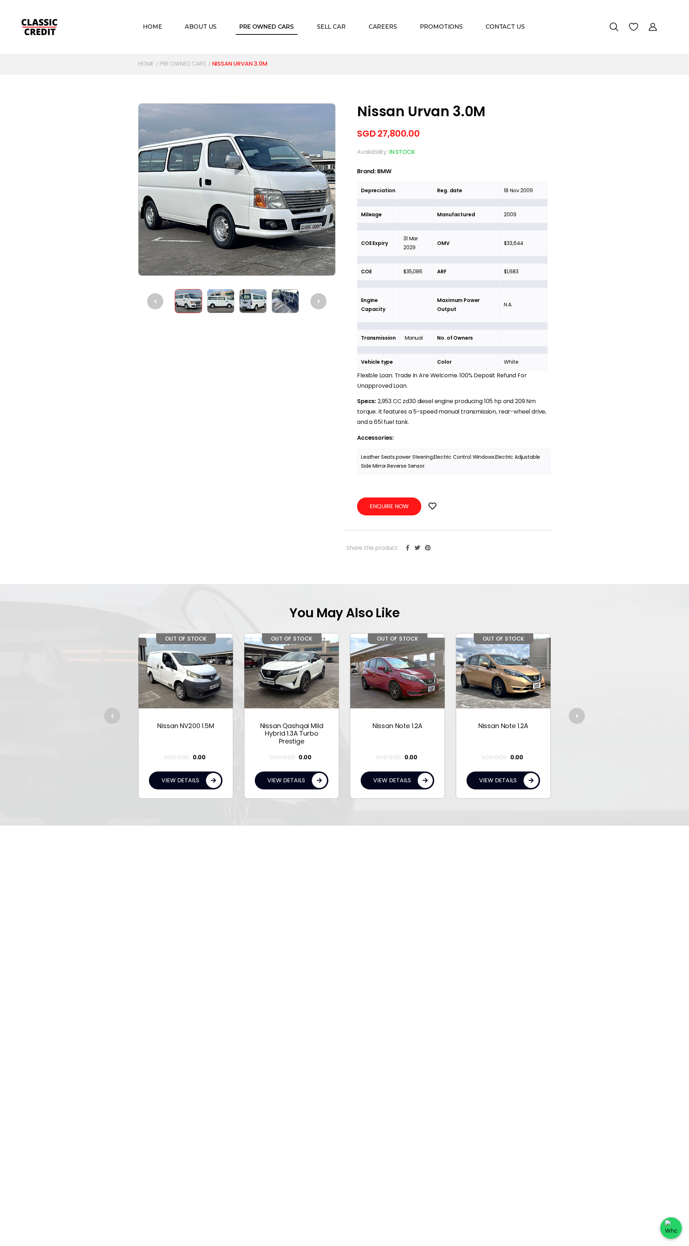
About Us (200, 26)
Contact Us (505, 26)
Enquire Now (389, 506)
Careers (383, 26)
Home (152, 26)
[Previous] (155, 301)
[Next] (318, 301)
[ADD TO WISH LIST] (432, 506)
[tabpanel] (192, 716)
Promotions (441, 26)
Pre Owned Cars (266, 26)
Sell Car (331, 26)
